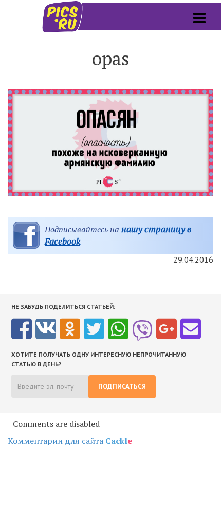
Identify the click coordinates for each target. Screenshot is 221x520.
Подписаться (122, 386)
